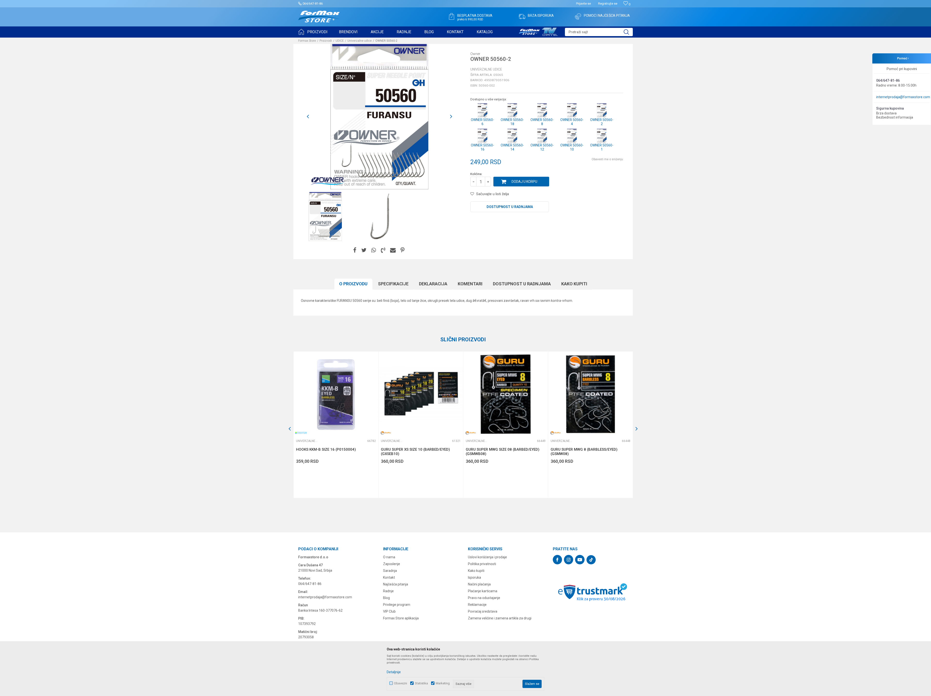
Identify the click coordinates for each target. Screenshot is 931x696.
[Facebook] (354, 250)
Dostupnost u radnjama (510, 207)
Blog (386, 598)
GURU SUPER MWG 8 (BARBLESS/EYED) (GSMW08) (584, 451)
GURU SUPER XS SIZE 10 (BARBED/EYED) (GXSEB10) (415, 451)
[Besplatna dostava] (451, 16)
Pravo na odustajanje (484, 598)
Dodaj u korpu (524, 182)
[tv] (538, 31)
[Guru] (386, 433)
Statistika (421, 683)
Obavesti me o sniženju (607, 159)
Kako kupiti (574, 283)
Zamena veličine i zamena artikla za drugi (499, 618)
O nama (389, 557)
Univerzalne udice (359, 40)
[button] (599, 32)
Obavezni (400, 683)
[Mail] (393, 250)
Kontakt (389, 577)
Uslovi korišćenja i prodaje (487, 557)
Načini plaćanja (479, 584)
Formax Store (307, 40)
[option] (325, 216)
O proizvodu (353, 283)
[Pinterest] (402, 250)
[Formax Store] (319, 17)
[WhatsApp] (373, 250)
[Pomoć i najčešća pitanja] (578, 16)
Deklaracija (433, 283)
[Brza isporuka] (522, 16)
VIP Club (389, 611)
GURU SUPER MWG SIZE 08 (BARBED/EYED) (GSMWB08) (502, 451)
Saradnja (390, 571)
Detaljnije (394, 672)
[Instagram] (568, 559)
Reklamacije (477, 605)
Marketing (443, 683)
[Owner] (327, 181)
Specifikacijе (393, 283)
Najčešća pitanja (395, 584)
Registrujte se (607, 3)
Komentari (470, 283)
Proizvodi (326, 40)
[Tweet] (363, 250)
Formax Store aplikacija (401, 618)
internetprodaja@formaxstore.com (903, 97)
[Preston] (301, 433)
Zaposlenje (391, 564)
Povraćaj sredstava (482, 611)
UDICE (340, 40)
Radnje (388, 591)
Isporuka (474, 577)
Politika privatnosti (482, 564)
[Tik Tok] (591, 559)
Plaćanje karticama (482, 591)
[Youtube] (580, 559)
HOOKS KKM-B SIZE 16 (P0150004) (326, 449)
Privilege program (396, 605)
